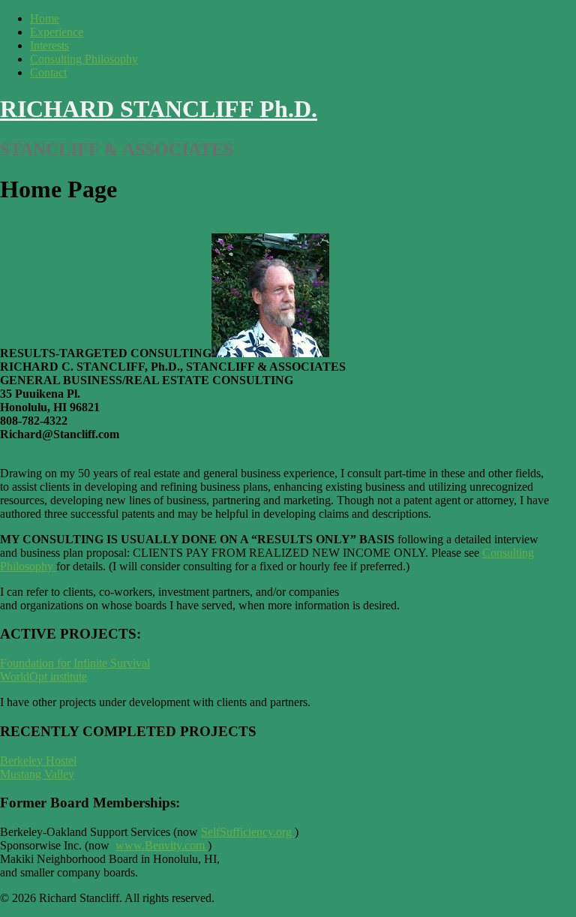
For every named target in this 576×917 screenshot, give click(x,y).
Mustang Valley (37, 774)
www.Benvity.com (160, 845)
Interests (49, 45)
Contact (48, 72)
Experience (56, 32)
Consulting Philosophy (84, 59)
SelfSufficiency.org (248, 831)
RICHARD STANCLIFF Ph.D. (158, 108)
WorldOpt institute (43, 676)
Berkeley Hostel (38, 760)
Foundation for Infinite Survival (75, 663)
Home (44, 18)
